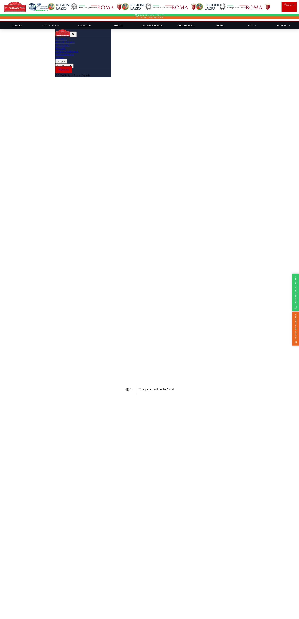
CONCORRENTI (186, 25)
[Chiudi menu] (73, 34)
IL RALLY (17, 25)
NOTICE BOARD (51, 25)
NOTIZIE (118, 25)
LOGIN (290, 5)
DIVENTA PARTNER (152, 25)
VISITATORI (84, 25)
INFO (251, 25)
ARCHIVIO (282, 25)
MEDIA (220, 25)
